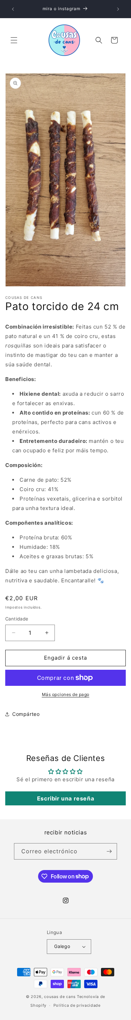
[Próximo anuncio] (118, 9)
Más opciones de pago (65, 694)
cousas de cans (59, 996)
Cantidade (17, 619)
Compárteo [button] (25, 714)
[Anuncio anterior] (13, 9)
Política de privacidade (77, 1005)
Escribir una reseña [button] (65, 798)
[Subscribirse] (109, 851)
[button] (14, 40)
